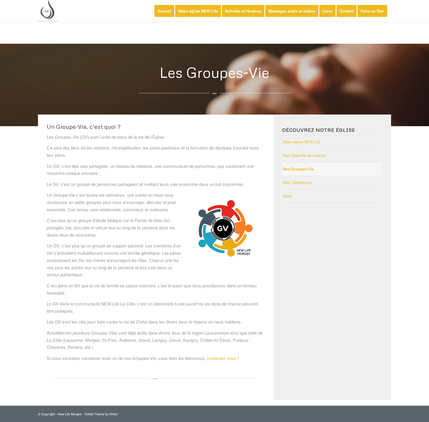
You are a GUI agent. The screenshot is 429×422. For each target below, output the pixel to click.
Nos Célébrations (297, 182)
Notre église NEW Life (301, 142)
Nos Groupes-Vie (298, 169)
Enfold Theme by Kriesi (101, 414)
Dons (287, 196)
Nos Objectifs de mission (304, 155)
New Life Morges (70, 414)
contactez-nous (221, 358)
